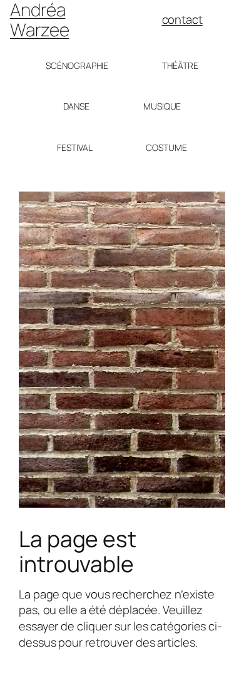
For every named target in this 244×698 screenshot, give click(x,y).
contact (182, 19)
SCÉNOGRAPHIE (77, 65)
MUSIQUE (162, 106)
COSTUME (166, 147)
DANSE (76, 106)
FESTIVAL (74, 147)
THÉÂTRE (180, 65)
